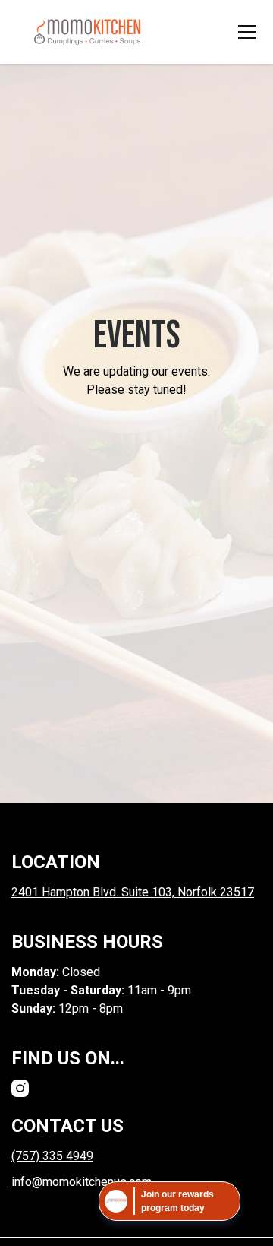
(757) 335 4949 (52, 1156)
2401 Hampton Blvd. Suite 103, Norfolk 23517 (132, 892)
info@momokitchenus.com (81, 1182)
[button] (244, 32)
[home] (87, 32)
